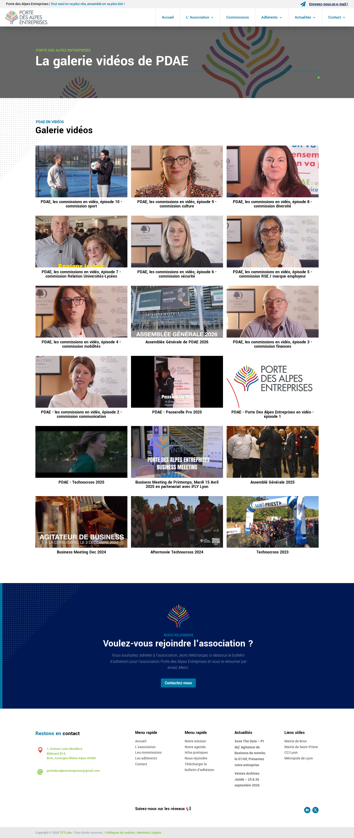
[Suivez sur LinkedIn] (307, 810)
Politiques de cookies (120, 832)
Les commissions (148, 752)
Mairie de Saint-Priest (301, 747)
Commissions (237, 17)
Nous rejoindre (196, 758)
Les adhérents (146, 758)
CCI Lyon (291, 752)
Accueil (168, 17)
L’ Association (197, 17)
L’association (145, 747)
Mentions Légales (149, 832)
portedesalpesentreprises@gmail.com (73, 770)
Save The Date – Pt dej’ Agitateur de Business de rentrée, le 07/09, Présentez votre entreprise (250, 753)
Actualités (303, 17)
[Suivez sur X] (315, 810)
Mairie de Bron (295, 741)
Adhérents (269, 17)
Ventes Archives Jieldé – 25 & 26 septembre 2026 (247, 779)
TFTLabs (66, 832)
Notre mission (195, 741)
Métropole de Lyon (298, 758)
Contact (334, 17)
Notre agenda (195, 747)
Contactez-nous (178, 683)
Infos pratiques (196, 752)
